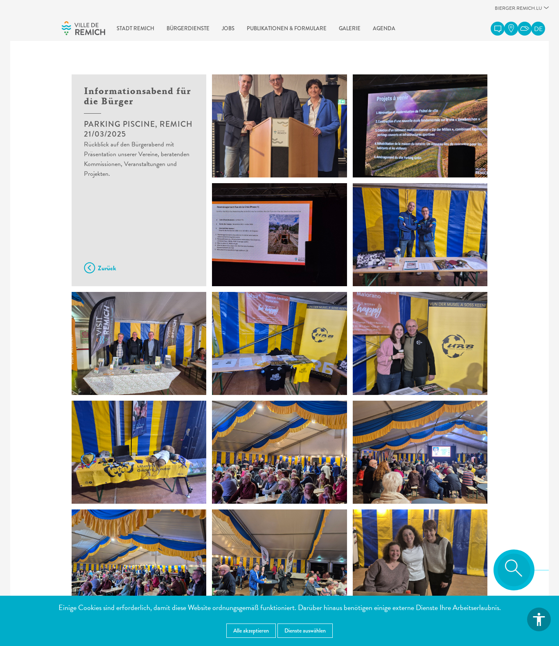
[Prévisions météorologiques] (525, 29)
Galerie (350, 28)
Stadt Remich (135, 28)
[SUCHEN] (514, 570)
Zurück (107, 268)
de (538, 29)
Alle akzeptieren (251, 630)
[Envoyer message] (498, 29)
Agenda (384, 28)
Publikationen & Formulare (287, 28)
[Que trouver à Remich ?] (511, 29)
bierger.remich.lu (518, 10)
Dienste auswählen (305, 630)
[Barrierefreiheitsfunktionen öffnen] (539, 619)
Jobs (228, 28)
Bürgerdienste (188, 28)
